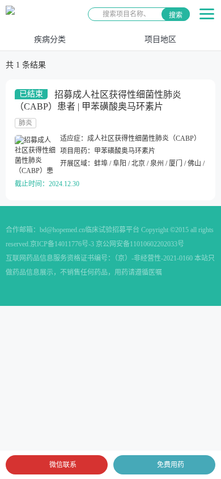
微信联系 (62, 465)
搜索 (175, 15)
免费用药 (170, 465)
